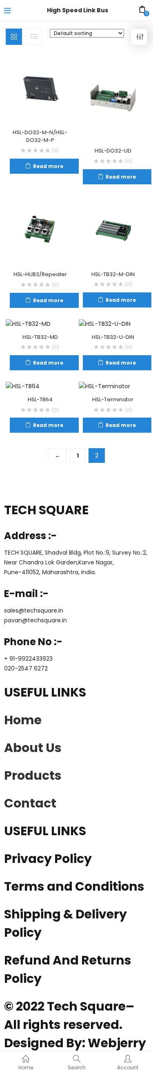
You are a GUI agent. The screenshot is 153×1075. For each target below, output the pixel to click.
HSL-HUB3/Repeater (40, 274)
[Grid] (14, 37)
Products (33, 775)
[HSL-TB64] (23, 386)
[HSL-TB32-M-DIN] (113, 230)
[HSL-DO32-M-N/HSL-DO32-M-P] (40, 89)
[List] (34, 37)
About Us (33, 747)
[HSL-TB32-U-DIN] (105, 324)
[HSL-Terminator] (104, 386)
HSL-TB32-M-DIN (113, 274)
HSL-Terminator (112, 399)
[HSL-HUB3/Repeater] (40, 230)
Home (23, 720)
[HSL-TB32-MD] (28, 324)
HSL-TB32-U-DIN (113, 337)
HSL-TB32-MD (40, 337)
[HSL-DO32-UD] (113, 98)
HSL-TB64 (40, 399)
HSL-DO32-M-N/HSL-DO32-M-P (40, 136)
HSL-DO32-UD (113, 151)
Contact (30, 803)
